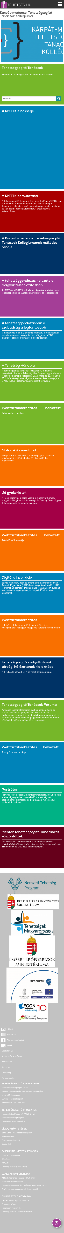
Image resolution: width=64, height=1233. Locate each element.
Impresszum (7, 1062)
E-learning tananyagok (11, 1155)
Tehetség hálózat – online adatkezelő (17, 1212)
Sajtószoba (11, 1035)
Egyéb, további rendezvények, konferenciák (20, 1189)
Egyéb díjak (6, 1144)
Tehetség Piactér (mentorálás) (14, 1166)
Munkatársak (7, 1051)
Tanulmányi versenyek (11, 1208)
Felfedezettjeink (8, 1136)
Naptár (9, 1045)
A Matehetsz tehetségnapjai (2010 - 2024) (19, 1178)
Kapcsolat (6, 1067)
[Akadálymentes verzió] (56, 1223)
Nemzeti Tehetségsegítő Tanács (15, 1088)
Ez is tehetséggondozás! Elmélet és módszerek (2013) (24, 1185)
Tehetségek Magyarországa (13, 1121)
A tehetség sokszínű (15, 1040)
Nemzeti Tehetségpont (11, 1095)
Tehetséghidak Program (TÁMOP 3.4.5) (18, 1114)
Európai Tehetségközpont (12, 1099)
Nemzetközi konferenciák (12, 1182)
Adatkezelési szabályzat (12, 1056)
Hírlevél (10, 1029)
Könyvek (5, 1163)
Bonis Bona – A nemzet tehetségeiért (17, 1133)
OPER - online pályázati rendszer (15, 1200)
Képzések (6, 1159)
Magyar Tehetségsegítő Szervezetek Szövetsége (22, 1091)
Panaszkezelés (8, 1078)
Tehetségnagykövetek (11, 1140)
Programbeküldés (9, 1204)
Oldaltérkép (6, 1073)
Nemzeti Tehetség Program (13, 1118)
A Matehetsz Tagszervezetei (13, 1103)
